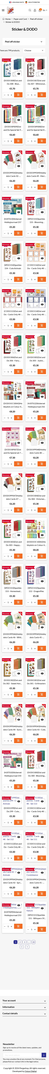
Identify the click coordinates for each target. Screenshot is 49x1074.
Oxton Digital (31, 1071)
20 (33, 942)
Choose (34, 50)
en (44, 10)
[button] (30, 10)
